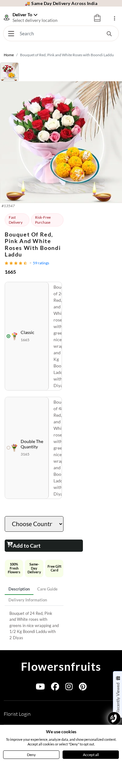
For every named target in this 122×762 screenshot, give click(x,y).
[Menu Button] (11, 33)
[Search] (109, 33)
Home (9, 54)
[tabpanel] (34, 625)
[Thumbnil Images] (61, 71)
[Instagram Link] (69, 687)
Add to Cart (27, 545)
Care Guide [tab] (47, 588)
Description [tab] (19, 588)
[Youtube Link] (40, 687)
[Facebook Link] (55, 687)
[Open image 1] (61, 142)
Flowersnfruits (61, 666)
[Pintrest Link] (83, 687)
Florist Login (17, 714)
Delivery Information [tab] (27, 599)
